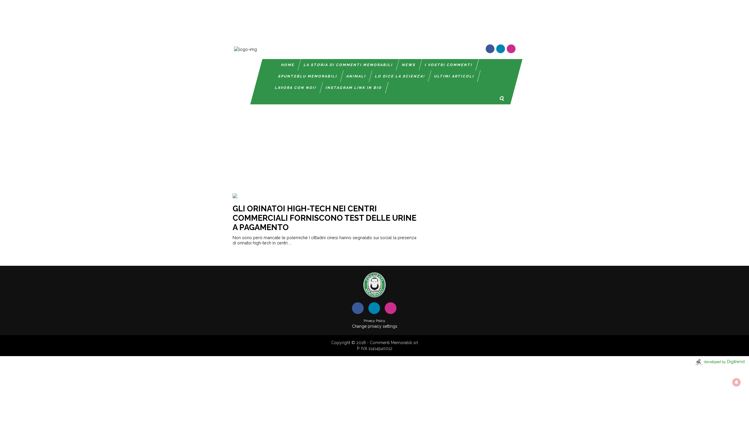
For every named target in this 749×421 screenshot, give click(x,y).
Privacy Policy (374, 321)
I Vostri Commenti (448, 65)
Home (288, 65)
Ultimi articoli (454, 76)
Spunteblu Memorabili (308, 76)
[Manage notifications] (736, 382)
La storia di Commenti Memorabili (348, 65)
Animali (356, 76)
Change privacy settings (374, 326)
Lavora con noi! (295, 88)
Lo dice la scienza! (400, 76)
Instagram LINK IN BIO (354, 88)
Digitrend (724, 361)
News (408, 65)
